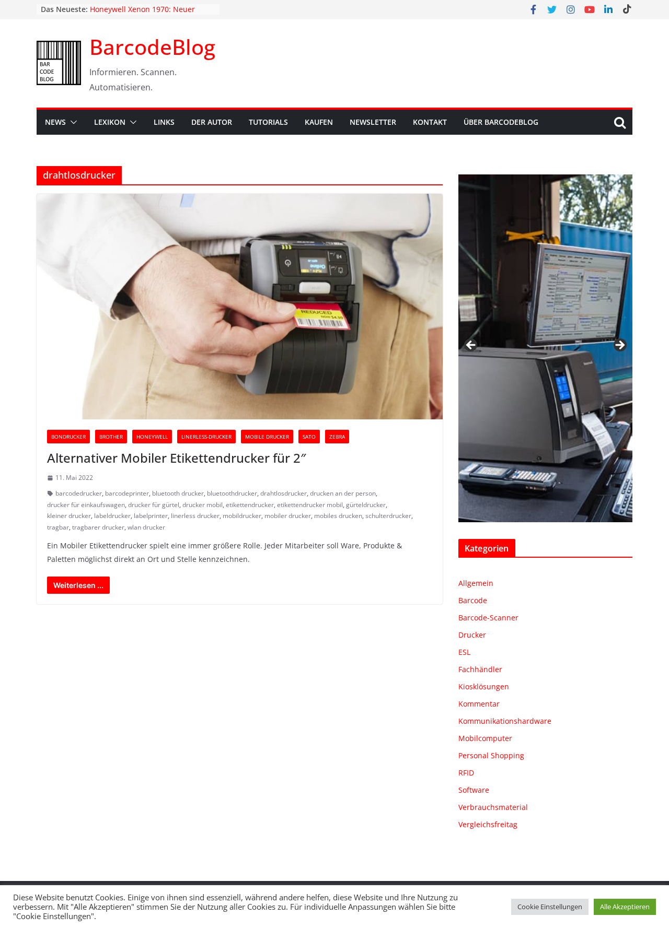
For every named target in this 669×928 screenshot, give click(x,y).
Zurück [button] (471, 346)
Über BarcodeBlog (501, 122)
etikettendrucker (250, 504)
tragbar (58, 527)
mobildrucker (242, 515)
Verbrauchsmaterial (493, 807)
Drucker (472, 635)
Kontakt (430, 122)
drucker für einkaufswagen (86, 504)
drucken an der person (343, 493)
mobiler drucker (287, 515)
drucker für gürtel (153, 504)
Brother (111, 436)
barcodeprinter (127, 493)
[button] (71, 122)
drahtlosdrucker (283, 493)
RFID (466, 773)
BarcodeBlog (152, 46)
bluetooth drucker (178, 493)
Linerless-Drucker (206, 436)
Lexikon (109, 122)
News (55, 122)
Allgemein (475, 583)
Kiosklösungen (483, 686)
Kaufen (319, 122)
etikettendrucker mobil (310, 504)
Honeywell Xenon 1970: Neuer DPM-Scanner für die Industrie (143, 14)
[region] (545, 348)
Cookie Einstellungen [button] (549, 906)
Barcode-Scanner (488, 617)
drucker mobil (202, 504)
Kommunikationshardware (504, 721)
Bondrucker (68, 436)
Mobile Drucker (267, 436)
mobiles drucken (338, 515)
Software (473, 790)
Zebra (337, 436)
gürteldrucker (366, 504)
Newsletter (373, 122)
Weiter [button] (619, 346)
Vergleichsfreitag (487, 824)
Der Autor (211, 122)
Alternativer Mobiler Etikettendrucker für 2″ (176, 457)
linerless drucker (195, 515)
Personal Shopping (491, 755)
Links (164, 122)
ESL (464, 652)
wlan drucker (146, 527)
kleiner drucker (69, 515)
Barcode (472, 600)
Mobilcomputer (485, 738)
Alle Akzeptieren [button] (625, 906)
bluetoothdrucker (232, 493)
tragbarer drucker (98, 527)
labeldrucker (112, 515)
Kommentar (479, 704)
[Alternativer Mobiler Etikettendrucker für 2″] (240, 306)
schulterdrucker (388, 515)
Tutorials (268, 122)
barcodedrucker (78, 493)
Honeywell (152, 436)
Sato (309, 436)
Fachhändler (480, 669)
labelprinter (151, 515)
